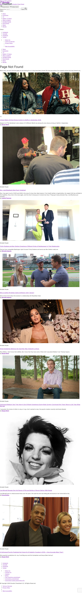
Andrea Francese (6, 198)
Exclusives (5, 15)
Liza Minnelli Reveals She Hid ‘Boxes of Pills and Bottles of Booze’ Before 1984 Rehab (26, 490)
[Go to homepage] (6, 560)
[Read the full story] (41, 113)
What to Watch (7, 20)
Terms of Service (10, 41)
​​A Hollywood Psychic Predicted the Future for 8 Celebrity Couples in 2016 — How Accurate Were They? (32, 552)
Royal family (6, 23)
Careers (7, 574)
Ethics (6, 575)
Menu (2, 11)
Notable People (7, 21)
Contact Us (8, 572)
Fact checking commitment (12, 577)
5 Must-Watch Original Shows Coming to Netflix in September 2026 (20, 120)
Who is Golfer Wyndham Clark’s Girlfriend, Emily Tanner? (17, 292)
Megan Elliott (5, 124)
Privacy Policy (9, 43)
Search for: (3, 9)
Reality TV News (7, 18)
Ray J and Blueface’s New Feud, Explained (13, 190)
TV (3, 17)
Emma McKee (5, 495)
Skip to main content (5, 0)
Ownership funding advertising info (15, 580)
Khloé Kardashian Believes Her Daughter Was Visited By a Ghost (19, 349)
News (4, 13)
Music (4, 25)
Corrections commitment (12, 579)
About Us (7, 40)
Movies (4, 26)
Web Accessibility (10, 46)
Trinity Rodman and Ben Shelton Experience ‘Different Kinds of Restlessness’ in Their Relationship (29, 246)
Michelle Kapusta (6, 251)
